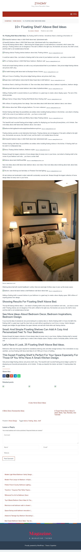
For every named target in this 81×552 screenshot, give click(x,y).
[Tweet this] (7, 375)
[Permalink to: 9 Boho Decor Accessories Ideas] (14, 397)
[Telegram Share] (15, 375)
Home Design (13, 421)
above (26, 421)
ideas (35, 421)
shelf (39, 421)
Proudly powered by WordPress (34, 545)
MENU (75, 14)
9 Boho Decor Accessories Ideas (13, 411)
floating (30, 421)
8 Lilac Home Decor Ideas (37, 403)
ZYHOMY (40, 3)
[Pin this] (11, 375)
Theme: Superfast (50, 545)
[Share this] (4, 375)
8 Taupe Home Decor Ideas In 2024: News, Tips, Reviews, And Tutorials (65, 413)
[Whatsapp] (18, 375)
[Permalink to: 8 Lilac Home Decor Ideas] (41, 393)
